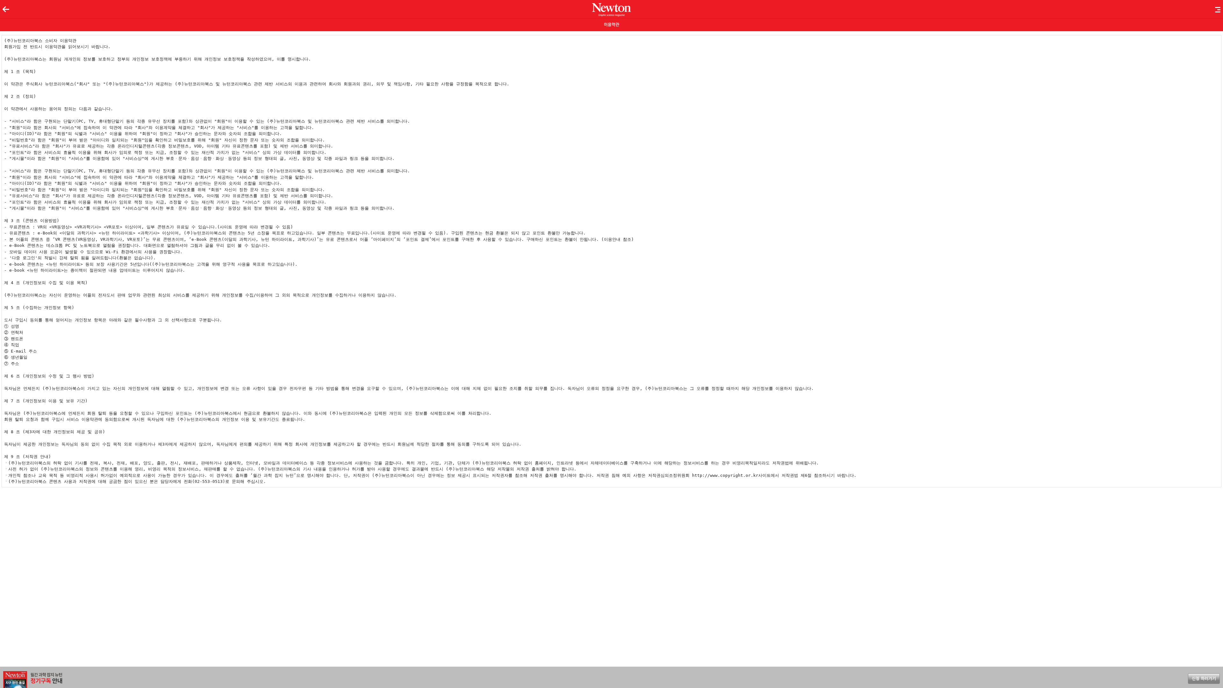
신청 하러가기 (1204, 679)
